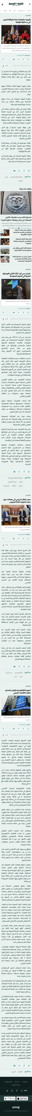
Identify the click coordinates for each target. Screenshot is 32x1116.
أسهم (20, 484)
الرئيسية (29, 9)
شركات (14, 484)
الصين (14, 1070)
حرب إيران (9, 671)
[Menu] (30, 3)
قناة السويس (18, 671)
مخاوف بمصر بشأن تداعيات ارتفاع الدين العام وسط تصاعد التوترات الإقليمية (22, 230)
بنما (16, 675)
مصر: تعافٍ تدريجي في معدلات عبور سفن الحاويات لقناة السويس (17, 499)
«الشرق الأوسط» (21, 54)
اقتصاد (20, 1070)
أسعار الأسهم (12, 480)
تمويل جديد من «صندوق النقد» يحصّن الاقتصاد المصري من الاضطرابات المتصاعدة (21, 257)
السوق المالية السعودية (15, 476)
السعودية (6, 484)
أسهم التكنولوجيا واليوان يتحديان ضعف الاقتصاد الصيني (18, 690)
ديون (6, 175)
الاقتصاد (5, 9)
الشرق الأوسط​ (21, 9)
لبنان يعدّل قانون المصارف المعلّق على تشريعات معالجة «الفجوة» (22, 239)
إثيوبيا (20, 179)
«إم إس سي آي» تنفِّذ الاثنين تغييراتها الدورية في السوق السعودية (17, 273)
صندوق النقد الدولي (16, 175)
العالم (15, 9)
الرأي (10, 9)
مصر (21, 675)
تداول (20, 480)
